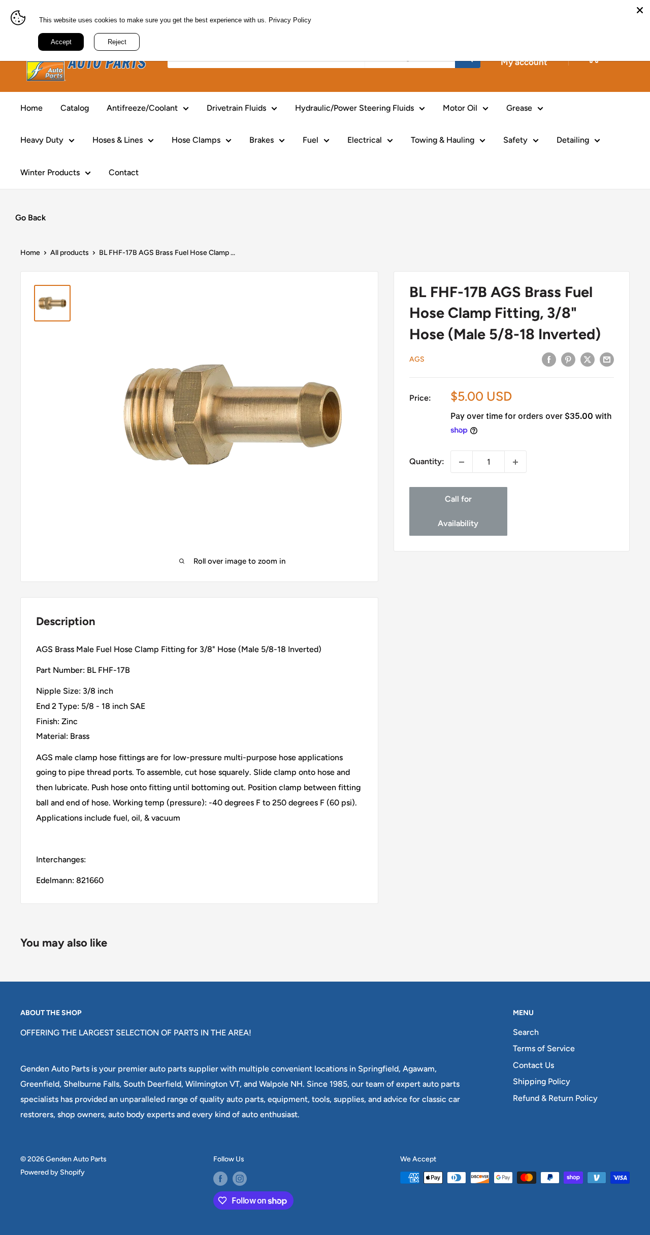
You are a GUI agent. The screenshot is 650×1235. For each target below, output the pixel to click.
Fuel (310, 140)
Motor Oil (460, 108)
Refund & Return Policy (555, 1098)
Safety (515, 140)
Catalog (74, 108)
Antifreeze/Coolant (142, 108)
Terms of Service (544, 1048)
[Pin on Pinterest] (568, 359)
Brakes (261, 140)
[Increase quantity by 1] (515, 462)
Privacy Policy (290, 20)
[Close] (640, 10)
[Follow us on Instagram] (240, 1179)
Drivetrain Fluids (236, 108)
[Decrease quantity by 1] (461, 462)
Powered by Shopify (52, 1172)
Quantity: (426, 462)
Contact (124, 172)
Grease (519, 108)
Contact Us (533, 1065)
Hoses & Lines (117, 140)
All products (69, 252)
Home (31, 108)
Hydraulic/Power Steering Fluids (354, 108)
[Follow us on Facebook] (220, 1179)
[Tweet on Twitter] (587, 359)
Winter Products (50, 172)
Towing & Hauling (442, 140)
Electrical (364, 140)
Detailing (573, 140)
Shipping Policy (541, 1081)
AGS (417, 359)
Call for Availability (458, 512)
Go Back (30, 217)
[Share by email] (607, 359)
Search (526, 1032)
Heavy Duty (41, 140)
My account (524, 62)
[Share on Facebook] (549, 359)
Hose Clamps (196, 140)
